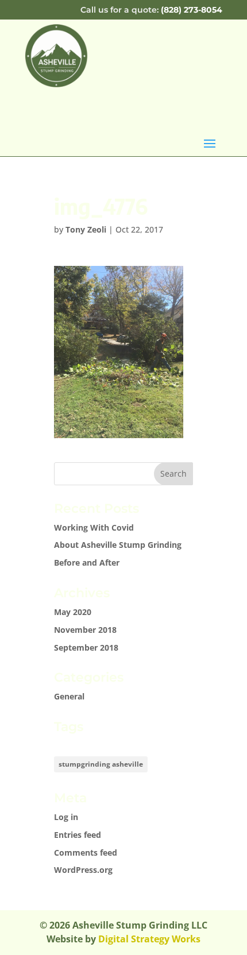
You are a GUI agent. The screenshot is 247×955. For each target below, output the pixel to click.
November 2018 (85, 629)
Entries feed (77, 834)
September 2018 (86, 647)
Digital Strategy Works (149, 939)
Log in (66, 816)
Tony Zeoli (85, 229)
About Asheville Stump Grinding (118, 544)
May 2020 (72, 611)
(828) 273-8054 (191, 10)
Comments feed (85, 852)
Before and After (86, 562)
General (69, 696)
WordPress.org (83, 869)
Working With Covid (94, 527)
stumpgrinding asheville (101, 764)
